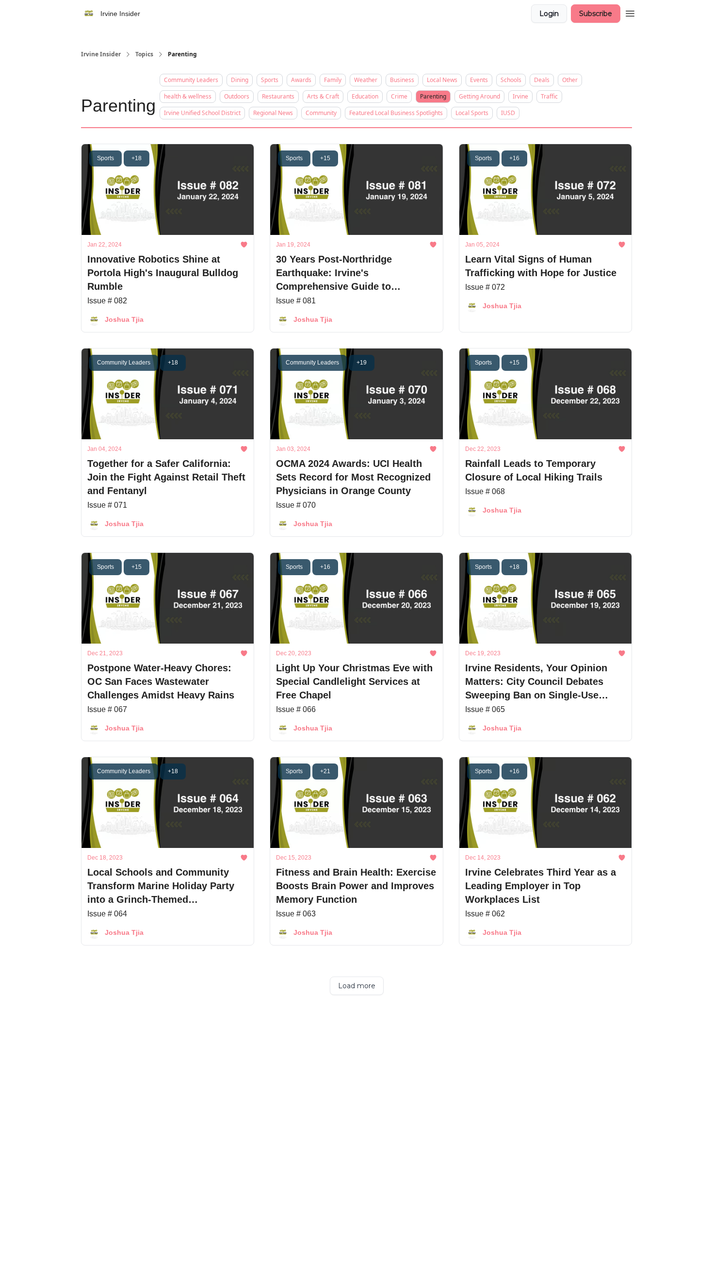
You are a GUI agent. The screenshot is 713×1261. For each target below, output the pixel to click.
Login (549, 13)
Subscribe (595, 13)
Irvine (520, 96)
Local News (442, 80)
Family (332, 80)
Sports (269, 80)
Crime (399, 96)
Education (365, 96)
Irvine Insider (101, 54)
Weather (365, 80)
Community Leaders (191, 80)
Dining (239, 80)
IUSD (508, 113)
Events (479, 80)
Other (570, 80)
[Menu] (630, 12)
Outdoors (236, 96)
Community (321, 113)
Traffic (549, 96)
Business (402, 80)
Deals (542, 80)
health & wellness (187, 96)
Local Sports (471, 113)
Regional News (273, 113)
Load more (356, 985)
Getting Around (479, 96)
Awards (301, 80)
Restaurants (278, 96)
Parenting (433, 96)
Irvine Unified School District (202, 113)
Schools (511, 80)
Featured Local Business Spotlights (396, 113)
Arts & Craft (323, 96)
